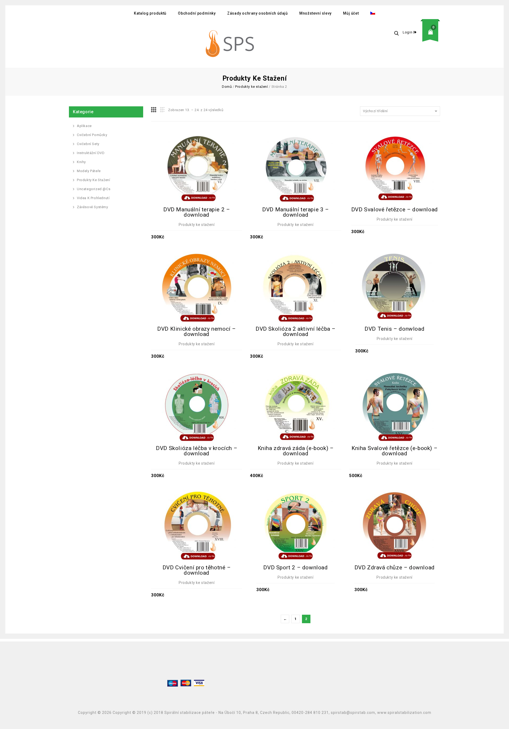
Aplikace (84, 126)
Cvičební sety (88, 144)
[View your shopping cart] (432, 36)
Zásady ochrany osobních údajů (257, 13)
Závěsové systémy (92, 207)
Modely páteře (89, 171)
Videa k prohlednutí (93, 198)
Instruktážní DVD (91, 153)
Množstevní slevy (315, 13)
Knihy (81, 162)
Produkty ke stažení (251, 87)
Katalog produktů (150, 13)
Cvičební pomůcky (92, 135)
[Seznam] (162, 110)
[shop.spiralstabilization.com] (230, 44)
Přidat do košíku (197, 155)
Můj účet (351, 13)
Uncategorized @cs (93, 189)
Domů (227, 87)
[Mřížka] (154, 110)
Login (408, 32)
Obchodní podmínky (197, 13)
